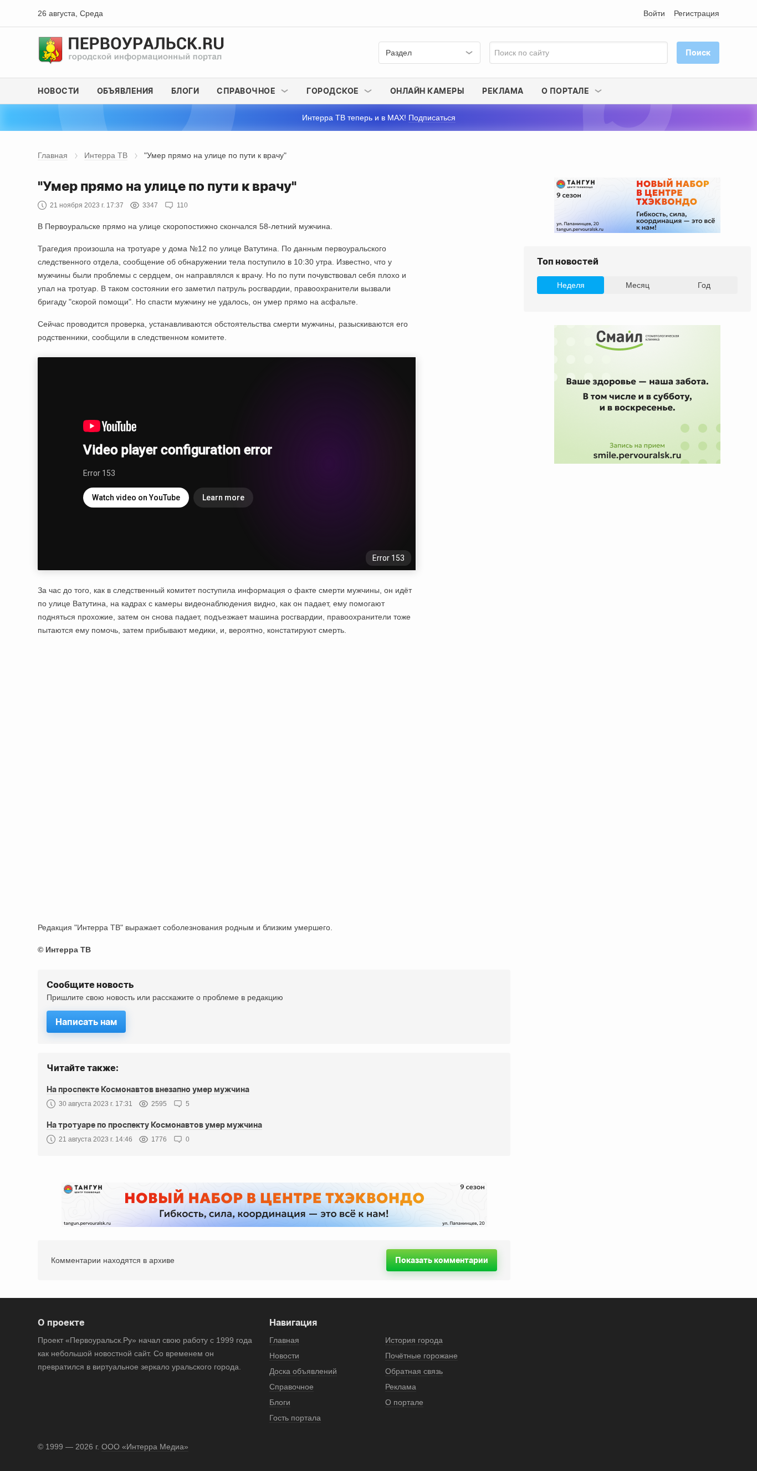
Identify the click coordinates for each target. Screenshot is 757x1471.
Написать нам (86, 1021)
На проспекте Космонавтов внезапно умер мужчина (148, 1089)
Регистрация (696, 13)
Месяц (637, 285)
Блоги (185, 90)
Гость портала (295, 1417)
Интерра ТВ (105, 155)
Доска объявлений (303, 1371)
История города (414, 1340)
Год (704, 285)
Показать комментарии (441, 1260)
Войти (654, 13)
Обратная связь (414, 1371)
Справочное (291, 1386)
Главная (53, 155)
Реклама (503, 90)
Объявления (125, 90)
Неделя (571, 285)
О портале (404, 1402)
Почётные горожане (421, 1355)
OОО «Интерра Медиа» (144, 1446)
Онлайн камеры (427, 90)
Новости (58, 90)
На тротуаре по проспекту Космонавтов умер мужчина (154, 1124)
